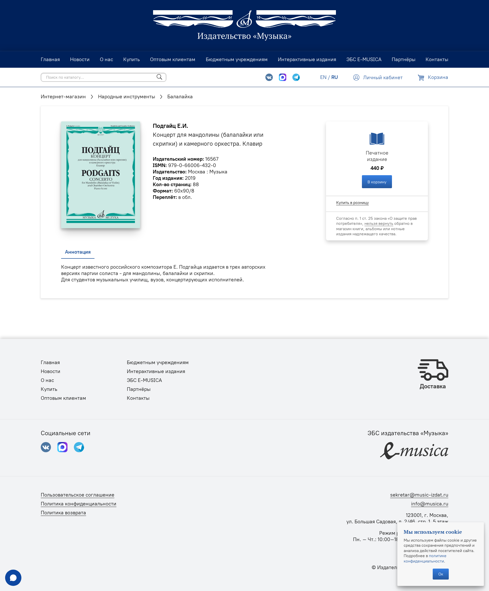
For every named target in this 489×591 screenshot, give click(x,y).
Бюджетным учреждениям (158, 362)
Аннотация (78, 252)
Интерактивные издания (156, 371)
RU (334, 77)
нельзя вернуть (378, 223)
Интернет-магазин (63, 96)
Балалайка (180, 96)
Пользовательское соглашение (77, 495)
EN (323, 77)
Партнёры (139, 389)
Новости (50, 371)
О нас (47, 380)
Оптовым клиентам (63, 398)
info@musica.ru (429, 504)
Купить (49, 389)
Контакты (138, 398)
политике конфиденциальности (425, 558)
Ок (440, 573)
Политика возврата (63, 513)
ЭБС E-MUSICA (144, 380)
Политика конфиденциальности (78, 504)
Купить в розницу (352, 202)
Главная (50, 362)
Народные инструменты (126, 96)
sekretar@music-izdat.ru (419, 495)
